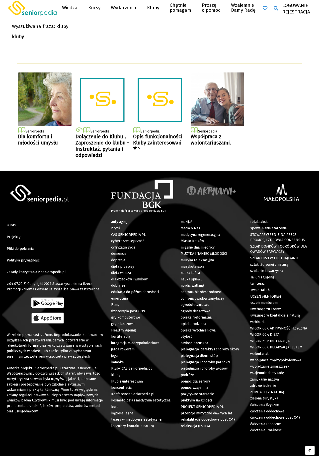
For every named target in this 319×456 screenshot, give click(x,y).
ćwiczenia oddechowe (267, 411)
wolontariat (259, 354)
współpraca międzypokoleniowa (275, 360)
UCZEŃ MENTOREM (265, 296)
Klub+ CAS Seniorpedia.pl (131, 368)
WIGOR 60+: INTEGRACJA (270, 341)
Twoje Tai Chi (260, 290)
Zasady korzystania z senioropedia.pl (36, 272)
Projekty (13, 237)
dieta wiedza (121, 273)
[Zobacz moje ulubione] (265, 8)
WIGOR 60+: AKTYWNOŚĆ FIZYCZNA (278, 328)
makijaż (186, 222)
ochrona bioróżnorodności (201, 292)
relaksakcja (259, 222)
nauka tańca (190, 273)
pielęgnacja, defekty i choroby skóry (210, 349)
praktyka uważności (196, 400)
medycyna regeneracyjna (200, 235)
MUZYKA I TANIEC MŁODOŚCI (204, 254)
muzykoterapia (192, 266)
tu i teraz (257, 283)
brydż (115, 228)
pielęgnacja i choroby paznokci (205, 362)
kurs (114, 407)
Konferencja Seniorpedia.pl (133, 394)
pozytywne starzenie (197, 394)
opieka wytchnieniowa (198, 330)
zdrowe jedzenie (263, 386)
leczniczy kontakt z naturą (132, 426)
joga (114, 356)
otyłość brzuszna (194, 343)
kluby (115, 375)
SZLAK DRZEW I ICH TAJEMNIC (274, 258)
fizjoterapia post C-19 (128, 311)
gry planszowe (123, 324)
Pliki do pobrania (20, 249)
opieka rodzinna (193, 324)
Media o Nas (190, 228)
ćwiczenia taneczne (265, 424)
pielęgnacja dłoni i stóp (199, 356)
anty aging (119, 222)
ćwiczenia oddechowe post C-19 (275, 417)
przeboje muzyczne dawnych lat (206, 413)
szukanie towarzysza (266, 271)
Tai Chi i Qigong (262, 277)
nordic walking (192, 285)
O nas (11, 225)
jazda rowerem (123, 349)
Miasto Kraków (192, 241)
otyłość (186, 336)
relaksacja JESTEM (195, 426)
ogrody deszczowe (195, 311)
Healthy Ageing (123, 330)
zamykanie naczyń (264, 379)
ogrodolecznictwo (195, 305)
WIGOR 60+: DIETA (264, 334)
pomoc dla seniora (195, 381)
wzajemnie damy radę (267, 373)
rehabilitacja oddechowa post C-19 (208, 419)
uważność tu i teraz (265, 309)
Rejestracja (296, 12)
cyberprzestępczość (127, 241)
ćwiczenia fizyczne (264, 405)
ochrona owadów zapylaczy (202, 298)
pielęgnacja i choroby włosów (204, 368)
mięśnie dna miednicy (198, 247)
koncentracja (121, 388)
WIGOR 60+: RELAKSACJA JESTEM (276, 347)
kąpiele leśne (122, 413)
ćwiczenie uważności (266, 430)
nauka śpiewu (191, 279)
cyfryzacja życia (123, 247)
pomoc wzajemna (194, 388)
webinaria (257, 322)
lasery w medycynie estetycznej (136, 419)
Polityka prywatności (23, 260)
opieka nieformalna (196, 317)
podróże (187, 375)
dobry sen (119, 285)
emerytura (119, 298)
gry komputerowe (125, 317)
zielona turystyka (264, 398)
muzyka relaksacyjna (197, 260)
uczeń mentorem (264, 303)
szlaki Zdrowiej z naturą (269, 264)
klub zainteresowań (127, 381)
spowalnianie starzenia (268, 228)
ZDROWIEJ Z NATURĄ (267, 392)
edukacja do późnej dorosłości (135, 292)
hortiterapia (120, 336)
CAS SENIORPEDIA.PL (128, 235)
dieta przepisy (122, 266)
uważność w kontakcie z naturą (275, 315)
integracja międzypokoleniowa (135, 343)
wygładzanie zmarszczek (269, 366)
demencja (118, 254)
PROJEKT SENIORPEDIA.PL (202, 407)
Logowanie (295, 5)
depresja (118, 260)
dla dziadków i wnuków (129, 279)
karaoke (117, 362)
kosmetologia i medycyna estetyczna (140, 400)
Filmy (115, 305)
